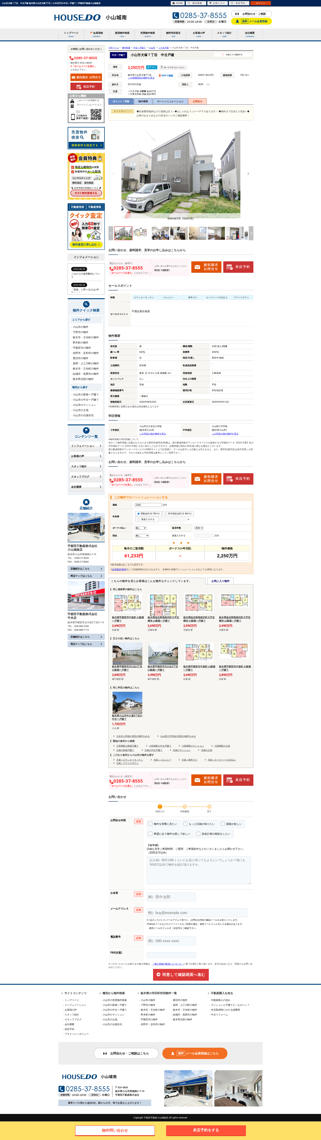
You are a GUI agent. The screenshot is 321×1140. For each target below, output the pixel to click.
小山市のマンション (84, 404)
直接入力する (149, 519)
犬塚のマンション (182, 750)
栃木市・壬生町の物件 (86, 337)
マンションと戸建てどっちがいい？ (230, 1005)
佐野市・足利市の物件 (86, 352)
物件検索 (197, 3)
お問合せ (197, 101)
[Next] (248, 173)
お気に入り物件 (220, 580)
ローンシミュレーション (170, 101)
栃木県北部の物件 (83, 379)
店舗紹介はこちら (80, 568)
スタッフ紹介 (79, 466)
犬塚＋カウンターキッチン (129, 760)
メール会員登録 (254, 21)
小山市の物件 (80, 326)
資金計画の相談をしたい (215, 833)
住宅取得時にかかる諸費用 (225, 1009)
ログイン (260, 3)
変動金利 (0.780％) (150, 513)
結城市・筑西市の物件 (86, 373)
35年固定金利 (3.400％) (180, 513)
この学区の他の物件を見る (152, 433)
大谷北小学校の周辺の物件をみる (133, 736)
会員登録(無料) (119, 569)
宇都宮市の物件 (82, 347)
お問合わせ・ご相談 (254, 13)
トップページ (72, 1000)
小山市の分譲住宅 (83, 415)
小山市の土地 (80, 410)
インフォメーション (83, 445)
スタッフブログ (80, 476)
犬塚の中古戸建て (153, 750)
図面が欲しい (234, 823)
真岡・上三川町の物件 (86, 363)
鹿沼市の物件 (80, 358)
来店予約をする (206, 1130)
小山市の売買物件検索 (115, 1000)
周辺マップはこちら (81, 575)
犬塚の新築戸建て (125, 750)
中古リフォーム (219, 1014)
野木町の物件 (80, 342)
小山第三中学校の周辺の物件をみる (178, 736)
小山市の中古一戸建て (86, 399)
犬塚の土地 (206, 750)
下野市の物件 (80, 332)
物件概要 (143, 101)
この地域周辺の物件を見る (141, 78)
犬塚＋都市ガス (189, 760)
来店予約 (240, 3)
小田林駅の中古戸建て (160, 746)
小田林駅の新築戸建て (127, 746)
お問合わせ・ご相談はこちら (129, 1053)
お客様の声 (77, 456)
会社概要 (76, 486)
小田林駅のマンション (193, 746)
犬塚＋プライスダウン (127, 763)
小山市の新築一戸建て (86, 394)
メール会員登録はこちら (198, 1053)
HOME (179, 3)
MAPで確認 (167, 75)
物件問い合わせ (115, 1130)
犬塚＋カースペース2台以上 (222, 760)
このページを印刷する (88, 100)
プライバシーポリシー (77, 1034)
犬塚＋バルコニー (162, 760)
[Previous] (113, 173)
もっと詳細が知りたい (201, 823)
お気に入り (219, 3)
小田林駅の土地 (222, 746)
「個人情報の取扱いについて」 (167, 964)
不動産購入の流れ (220, 1000)
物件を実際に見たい (165, 823)
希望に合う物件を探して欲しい (171, 833)
